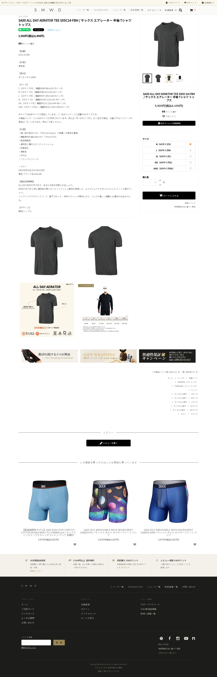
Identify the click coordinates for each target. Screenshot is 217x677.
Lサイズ (194, 402)
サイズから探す (180, 394)
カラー (183, 414)
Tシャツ (194, 390)
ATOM (166, 644)
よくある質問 (27, 618)
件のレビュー (55, 30)
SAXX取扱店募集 (148, 609)
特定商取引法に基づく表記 (184, 206)
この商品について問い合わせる (164, 372)
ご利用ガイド (27, 609)
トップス (180, 378)
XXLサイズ (194, 410)
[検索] (180, 10)
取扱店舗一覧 (136, 10)
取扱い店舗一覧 (148, 613)
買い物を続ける (188, 372)
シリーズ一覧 (82, 10)
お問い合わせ (189, 587)
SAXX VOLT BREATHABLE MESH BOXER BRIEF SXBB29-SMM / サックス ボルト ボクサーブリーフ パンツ (168, 532)
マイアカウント (88, 613)
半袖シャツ (193, 378)
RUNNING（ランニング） (188, 382)
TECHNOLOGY (135, 587)
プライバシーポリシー (167, 653)
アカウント (173, 2)
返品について (190, 203)
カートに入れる (171, 195)
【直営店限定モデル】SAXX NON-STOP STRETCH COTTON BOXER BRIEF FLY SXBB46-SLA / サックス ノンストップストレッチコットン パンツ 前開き (48, 532)
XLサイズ (194, 406)
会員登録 (208, 2)
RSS (160, 644)
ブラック (194, 414)
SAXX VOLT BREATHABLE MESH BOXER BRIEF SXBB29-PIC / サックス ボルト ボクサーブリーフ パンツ (108, 532)
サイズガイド (27, 613)
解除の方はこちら (28, 648)
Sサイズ (194, 394)
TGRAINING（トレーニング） (186, 386)
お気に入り (170, 116)
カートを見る (87, 618)
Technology (101, 10)
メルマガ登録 (26, 637)
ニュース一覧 (119, 10)
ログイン (190, 2)
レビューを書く (110, 442)
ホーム (170, 378)
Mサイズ (194, 398)
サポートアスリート (150, 604)
